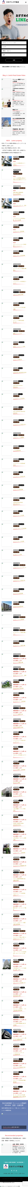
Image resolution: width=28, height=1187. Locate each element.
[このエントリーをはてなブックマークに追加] (10, 1186)
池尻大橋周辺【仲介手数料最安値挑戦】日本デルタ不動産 (12, 1178)
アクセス (16, 1173)
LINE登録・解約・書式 (8, 1173)
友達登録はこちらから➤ (14, 29)
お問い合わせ (22, 1173)
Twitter (11, 1170)
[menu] (25, 2)
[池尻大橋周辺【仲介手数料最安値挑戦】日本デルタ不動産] (11, 2)
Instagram (16, 1170)
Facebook (14, 1170)
